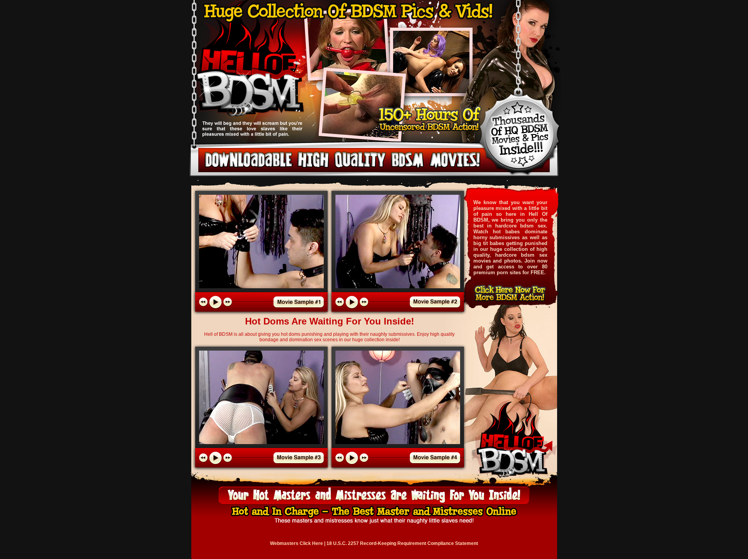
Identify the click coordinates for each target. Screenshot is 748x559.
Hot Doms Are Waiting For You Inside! (329, 321)
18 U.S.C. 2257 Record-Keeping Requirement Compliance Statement (402, 543)
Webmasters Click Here (296, 543)
